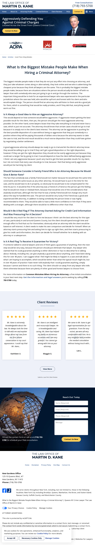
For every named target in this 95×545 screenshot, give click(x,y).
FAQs (68, 12)
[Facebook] (4, 490)
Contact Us (78, 12)
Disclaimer (35, 465)
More (91, 12)
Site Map (56, 465)
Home (4, 12)
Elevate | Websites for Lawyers (77, 539)
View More (47, 369)
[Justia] (9, 490)
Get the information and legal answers (42, 277)
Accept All (11, 538)
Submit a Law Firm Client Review (47, 377)
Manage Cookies (45, 508)
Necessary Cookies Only (32, 538)
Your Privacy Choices (16, 508)
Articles (10, 57)
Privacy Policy (46, 465)
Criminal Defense (42, 12)
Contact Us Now (11, 31)
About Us (14, 12)
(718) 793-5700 (83, 6)
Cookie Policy (31, 508)
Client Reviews (57, 12)
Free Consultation (84, 2)
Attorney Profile (26, 12)
